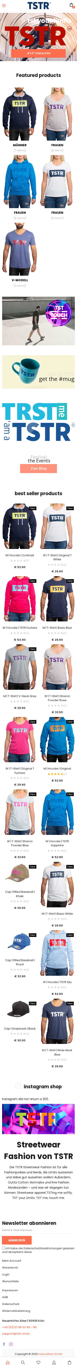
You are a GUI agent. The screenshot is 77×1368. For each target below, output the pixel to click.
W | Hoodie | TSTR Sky (57, 982)
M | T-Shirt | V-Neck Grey (19, 696)
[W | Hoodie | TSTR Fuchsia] (19, 599)
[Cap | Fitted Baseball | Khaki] (19, 873)
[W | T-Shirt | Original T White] (57, 526)
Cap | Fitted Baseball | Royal (20, 962)
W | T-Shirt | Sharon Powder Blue (20, 843)
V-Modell (20, 283)
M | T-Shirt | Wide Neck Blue (57, 1052)
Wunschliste (10, 1281)
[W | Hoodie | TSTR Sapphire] (57, 812)
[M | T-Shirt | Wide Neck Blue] (57, 1021)
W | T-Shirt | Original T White (57, 557)
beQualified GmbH (50, 1354)
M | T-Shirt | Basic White (57, 914)
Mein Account (11, 1261)
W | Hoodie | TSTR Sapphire (57, 843)
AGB (5, 1297)
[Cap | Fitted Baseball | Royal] (19, 942)
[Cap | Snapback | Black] (19, 1010)
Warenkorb (10, 1268)
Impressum (10, 1290)
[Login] (53, 1362)
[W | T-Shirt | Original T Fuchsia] (19, 739)
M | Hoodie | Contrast (20, 555)
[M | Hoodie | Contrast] (19, 526)
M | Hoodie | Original (57, 769)
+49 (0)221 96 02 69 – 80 (19, 1327)
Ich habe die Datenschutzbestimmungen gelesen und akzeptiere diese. (38, 1250)
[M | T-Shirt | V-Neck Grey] (19, 667)
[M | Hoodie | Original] (57, 739)
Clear (33, 508)
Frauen (57, 148)
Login (5, 1274)
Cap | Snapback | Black (20, 1029)
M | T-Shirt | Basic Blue (57, 628)
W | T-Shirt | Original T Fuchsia (20, 771)
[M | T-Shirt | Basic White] (57, 884)
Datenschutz (10, 1304)
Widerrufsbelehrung (16, 1311)
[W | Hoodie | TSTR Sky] (57, 953)
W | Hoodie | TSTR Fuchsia (20, 628)
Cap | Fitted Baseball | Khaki (20, 894)
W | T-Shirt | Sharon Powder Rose (57, 698)
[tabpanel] (19, 540)
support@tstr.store (16, 1334)
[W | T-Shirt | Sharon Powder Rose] (57, 667)
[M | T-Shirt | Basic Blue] (57, 599)
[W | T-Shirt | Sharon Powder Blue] (19, 812)
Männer (20, 148)
